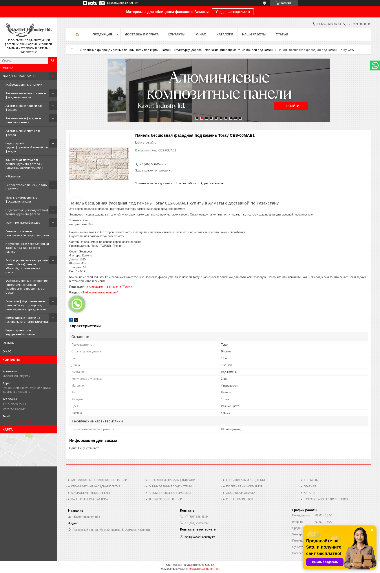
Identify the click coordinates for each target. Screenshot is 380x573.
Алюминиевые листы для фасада (22, 133)
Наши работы (254, 34)
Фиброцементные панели (23, 85)
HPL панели (13, 176)
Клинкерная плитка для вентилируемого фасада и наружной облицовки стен (24, 164)
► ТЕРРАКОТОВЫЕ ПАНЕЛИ (163, 499)
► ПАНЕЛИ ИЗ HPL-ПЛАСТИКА (88, 499)
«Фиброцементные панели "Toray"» (109, 286)
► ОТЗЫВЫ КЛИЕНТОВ (238, 499)
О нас (201, 34)
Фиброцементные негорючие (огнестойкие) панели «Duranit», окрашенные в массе (26, 266)
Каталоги (225, 34)
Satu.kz (209, 564)
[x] (76, 320)
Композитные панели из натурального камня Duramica (26, 320)
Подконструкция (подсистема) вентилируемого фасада (26, 212)
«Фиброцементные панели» (99, 292)
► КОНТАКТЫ (309, 480)
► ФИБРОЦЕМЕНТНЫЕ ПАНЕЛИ (89, 493)
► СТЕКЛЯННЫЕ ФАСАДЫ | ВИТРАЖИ (170, 480)
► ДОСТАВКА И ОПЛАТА (239, 493)
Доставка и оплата (142, 34)
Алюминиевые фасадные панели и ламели (23, 120)
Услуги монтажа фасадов (22, 223)
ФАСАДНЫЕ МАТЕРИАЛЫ (19, 76)
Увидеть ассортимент (233, 12)
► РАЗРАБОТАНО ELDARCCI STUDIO (324, 499)
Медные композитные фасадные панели (21, 199)
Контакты (176, 34)
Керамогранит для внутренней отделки (20, 332)
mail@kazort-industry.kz (19, 421)
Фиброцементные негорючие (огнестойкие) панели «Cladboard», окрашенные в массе (26, 287)
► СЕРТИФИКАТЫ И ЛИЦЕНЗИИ (244, 480)
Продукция (102, 34)
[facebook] (71, 320)
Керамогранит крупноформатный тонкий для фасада (26, 147)
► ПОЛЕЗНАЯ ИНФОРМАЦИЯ (242, 486)
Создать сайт (115, 3)
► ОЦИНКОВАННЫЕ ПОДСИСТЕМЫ (168, 486)
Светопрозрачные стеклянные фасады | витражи (27, 233)
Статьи (282, 34)
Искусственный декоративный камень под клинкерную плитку (27, 248)
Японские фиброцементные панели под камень (239, 50)
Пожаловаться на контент (203, 568)
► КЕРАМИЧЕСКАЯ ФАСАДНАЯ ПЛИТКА (94, 486)
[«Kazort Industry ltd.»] (28, 29)
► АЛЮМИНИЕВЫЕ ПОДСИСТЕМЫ (168, 493)
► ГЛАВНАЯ (308, 486)
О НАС (7, 351)
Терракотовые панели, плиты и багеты (26, 187)
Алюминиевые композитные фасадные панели (25, 95)
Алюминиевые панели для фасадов (23, 108)
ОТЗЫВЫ (8, 343)
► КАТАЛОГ (308, 493)
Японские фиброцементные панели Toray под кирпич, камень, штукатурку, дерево (25, 305)
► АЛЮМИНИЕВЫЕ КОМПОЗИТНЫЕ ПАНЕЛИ (97, 480)
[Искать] (52, 60)
